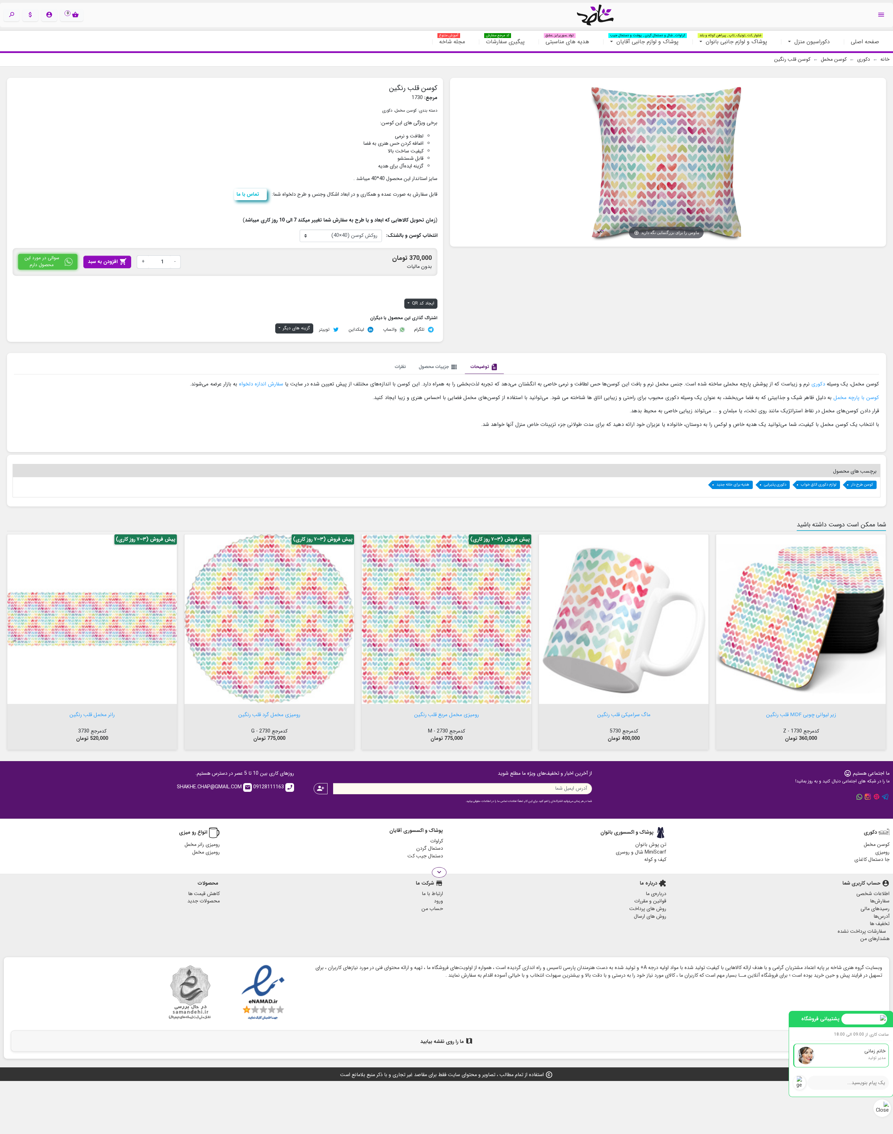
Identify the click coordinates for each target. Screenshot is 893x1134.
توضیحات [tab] (484, 367)
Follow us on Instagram (868, 797)
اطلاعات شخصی (873, 894)
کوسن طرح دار (862, 485)
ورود (438, 901)
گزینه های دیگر (296, 328)
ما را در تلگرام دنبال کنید (885, 797)
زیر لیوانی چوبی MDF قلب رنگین (801, 714)
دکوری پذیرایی (775, 485)
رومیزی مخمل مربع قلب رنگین (446, 714)
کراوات (436, 841)
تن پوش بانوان (650, 845)
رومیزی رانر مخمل (202, 845)
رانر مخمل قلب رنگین (92, 714)
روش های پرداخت (647, 909)
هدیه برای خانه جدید (732, 485)
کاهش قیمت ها (204, 894)
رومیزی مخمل (206, 852)
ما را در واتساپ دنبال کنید (859, 797)
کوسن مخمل (406, 110)
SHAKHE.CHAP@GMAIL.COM (214, 787)
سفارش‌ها (880, 901)
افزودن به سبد (107, 262)
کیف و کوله (655, 860)
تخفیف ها (880, 924)
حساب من (432, 909)
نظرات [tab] (400, 366)
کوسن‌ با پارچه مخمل (856, 397)
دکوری (387, 110)
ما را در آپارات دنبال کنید (876, 797)
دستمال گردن (429, 848)
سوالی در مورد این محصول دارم (41, 261)
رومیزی (882, 852)
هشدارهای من (875, 939)
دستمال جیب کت (425, 856)
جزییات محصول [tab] (438, 367)
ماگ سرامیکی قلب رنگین (624, 714)
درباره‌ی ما (656, 894)
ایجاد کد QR (422, 303)
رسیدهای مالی (875, 909)
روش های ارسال (650, 917)
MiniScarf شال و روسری (641, 852)
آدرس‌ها (881, 917)
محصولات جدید (203, 901)
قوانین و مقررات (650, 901)
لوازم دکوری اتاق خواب (818, 485)
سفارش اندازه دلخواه (260, 384)
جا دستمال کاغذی (872, 860)
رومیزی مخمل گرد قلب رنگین (269, 714)
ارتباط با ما (432, 894)
